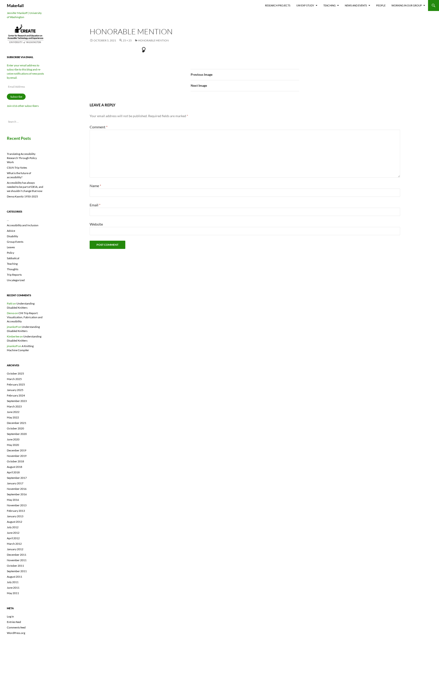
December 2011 (16, 554)
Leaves (11, 247)
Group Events (15, 241)
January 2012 (15, 549)
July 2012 (13, 527)
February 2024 (16, 395)
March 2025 (14, 379)
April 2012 (13, 538)
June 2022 (13, 412)
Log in (10, 616)
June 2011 (13, 587)
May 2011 (13, 593)
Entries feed (14, 622)
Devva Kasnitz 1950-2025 (22, 196)
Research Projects (277, 5)
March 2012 (14, 543)
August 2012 (14, 521)
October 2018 (15, 461)
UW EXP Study (305, 5)
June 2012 (13, 532)
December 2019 (16, 450)
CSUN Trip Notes (17, 167)
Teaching (329, 5)
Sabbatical (13, 258)
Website (96, 224)
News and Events (356, 5)
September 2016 (17, 494)
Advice (11, 230)
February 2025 (16, 384)
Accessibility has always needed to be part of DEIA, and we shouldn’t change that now (25, 187)
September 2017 (17, 478)
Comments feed (16, 627)
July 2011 (13, 582)
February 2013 (16, 510)
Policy (10, 252)
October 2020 (15, 428)
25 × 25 (127, 40)
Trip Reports (14, 274)
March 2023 (14, 406)
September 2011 (17, 571)
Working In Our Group (406, 5)
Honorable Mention (153, 40)
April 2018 (13, 472)
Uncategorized (16, 280)
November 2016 (17, 488)
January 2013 (15, 516)
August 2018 (14, 467)
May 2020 (13, 445)
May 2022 (13, 417)
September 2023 (17, 401)
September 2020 (17, 434)
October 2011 (15, 565)
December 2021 (16, 423)
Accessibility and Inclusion (22, 225)
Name (95, 185)
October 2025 (15, 373)
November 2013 (17, 505)
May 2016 (13, 499)
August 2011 (14, 576)
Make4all (15, 5)
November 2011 (17, 560)
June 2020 (13, 439)
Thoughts (12, 269)
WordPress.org (16, 633)
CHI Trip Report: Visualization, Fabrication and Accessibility (25, 317)
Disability (12, 236)
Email (95, 205)
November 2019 (17, 456)
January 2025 (15, 390)
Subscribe (16, 96)
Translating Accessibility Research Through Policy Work (22, 158)
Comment (98, 127)
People (380, 5)
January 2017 (15, 483)
